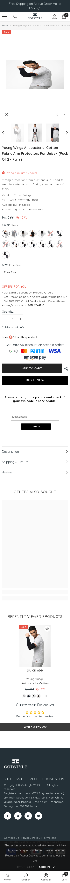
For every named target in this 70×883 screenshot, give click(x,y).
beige (38, 696)
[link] (35, 592)
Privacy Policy (30, 837)
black (24, 696)
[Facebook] (7, 816)
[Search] (15, 16)
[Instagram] (18, 816)
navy (29, 696)
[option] (35, 74)
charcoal (34, 696)
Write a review (35, 727)
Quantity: (8, 311)
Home (5, 25)
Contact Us (11, 837)
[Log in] (54, 16)
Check (36, 426)
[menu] (4, 16)
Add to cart (32, 368)
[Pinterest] (28, 816)
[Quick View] (47, 629)
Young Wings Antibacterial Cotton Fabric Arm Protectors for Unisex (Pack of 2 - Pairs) (35, 681)
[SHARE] (65, 368)
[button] (57, 114)
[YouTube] (38, 816)
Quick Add (35, 670)
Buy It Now (35, 380)
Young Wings (23, 195)
